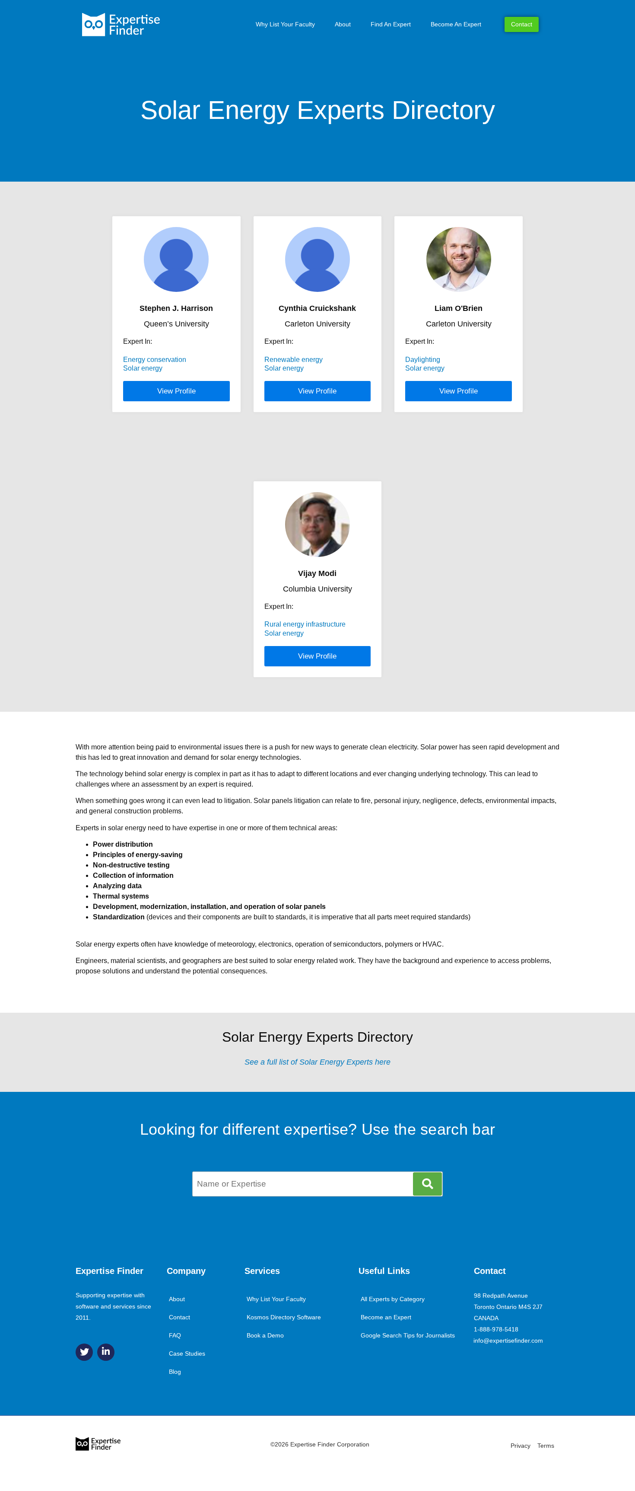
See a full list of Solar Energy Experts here (317, 1062)
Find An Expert (391, 24)
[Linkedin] (105, 1352)
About (343, 24)
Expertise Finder (109, 1271)
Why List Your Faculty (285, 24)
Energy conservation (154, 359)
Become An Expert (456, 24)
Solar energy (142, 368)
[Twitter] (84, 1352)
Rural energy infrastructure (305, 624)
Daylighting (422, 359)
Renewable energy (293, 359)
